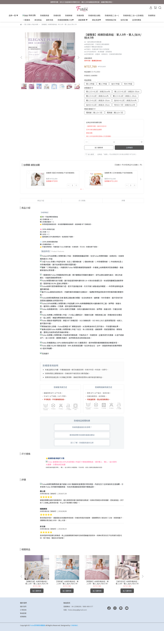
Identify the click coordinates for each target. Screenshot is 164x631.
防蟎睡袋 (151, 15)
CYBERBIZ (74, 625)
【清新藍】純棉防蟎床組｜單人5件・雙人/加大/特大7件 (67, 582)
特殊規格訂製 (110, 20)
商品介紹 (40, 200)
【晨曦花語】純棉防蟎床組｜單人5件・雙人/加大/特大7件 (36, 582)
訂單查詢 (23, 610)
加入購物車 (99, 147)
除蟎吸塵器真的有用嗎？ (82, 427)
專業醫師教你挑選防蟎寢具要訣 (82, 435)
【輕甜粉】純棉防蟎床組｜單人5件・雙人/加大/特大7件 (97, 582)
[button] (78, 57)
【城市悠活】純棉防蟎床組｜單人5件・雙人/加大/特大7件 (127, 582)
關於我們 (23, 606)
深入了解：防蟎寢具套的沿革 (82, 442)
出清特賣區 (136, 20)
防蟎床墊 (80, 15)
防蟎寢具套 (44, 15)
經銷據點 (23, 616)
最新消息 (49, 20)
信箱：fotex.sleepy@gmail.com (75, 610)
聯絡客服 (23, 613)
